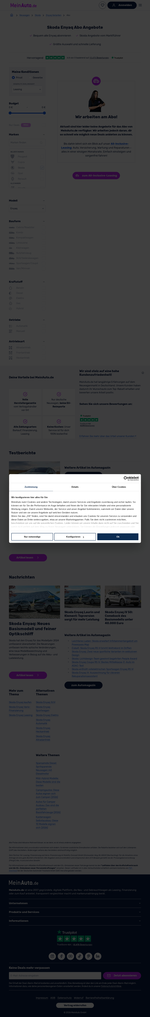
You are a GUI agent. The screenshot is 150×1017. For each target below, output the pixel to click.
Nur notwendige (32, 536)
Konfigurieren (73, 536)
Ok (117, 536)
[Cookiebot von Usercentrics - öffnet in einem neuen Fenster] (126, 478)
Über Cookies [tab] (119, 487)
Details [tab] (75, 487)
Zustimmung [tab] (31, 487)
